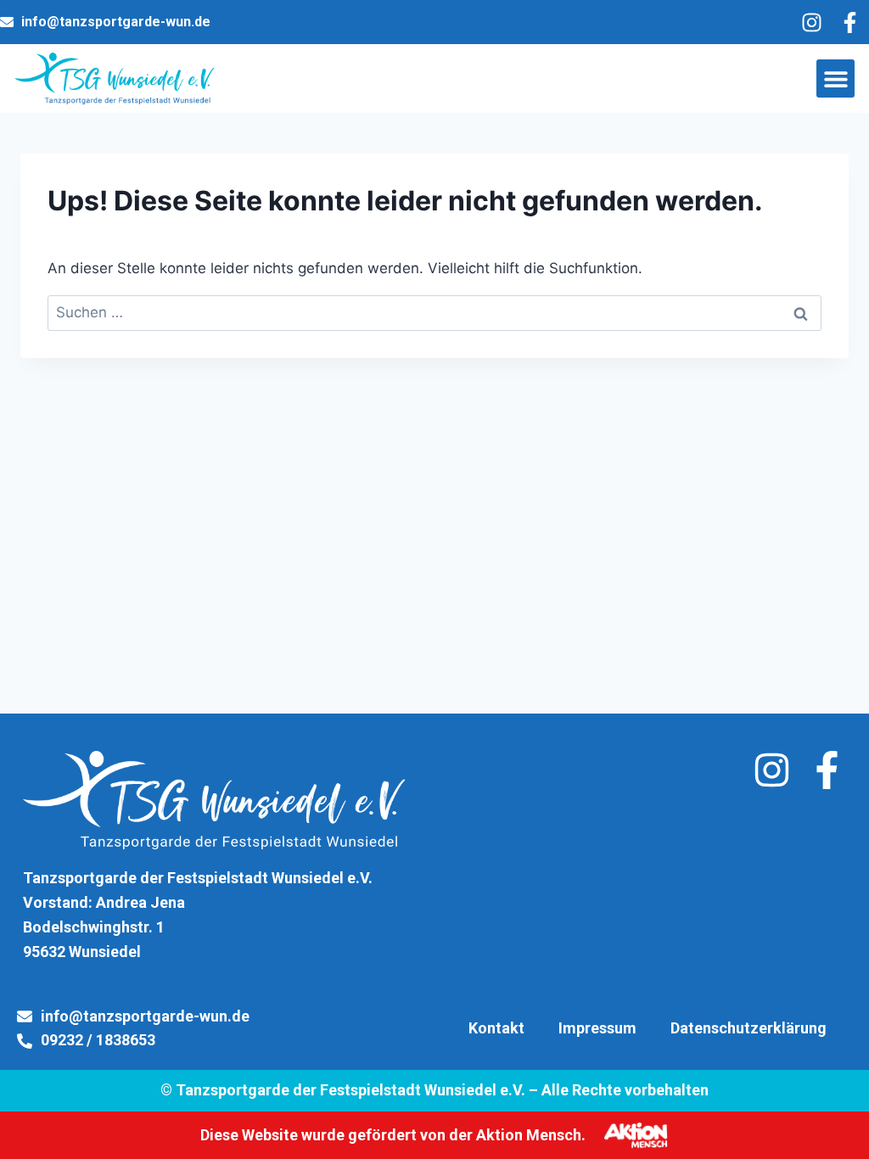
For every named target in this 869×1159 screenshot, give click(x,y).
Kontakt (496, 1028)
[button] (835, 78)
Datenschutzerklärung (748, 1028)
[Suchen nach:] (434, 312)
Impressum (597, 1028)
